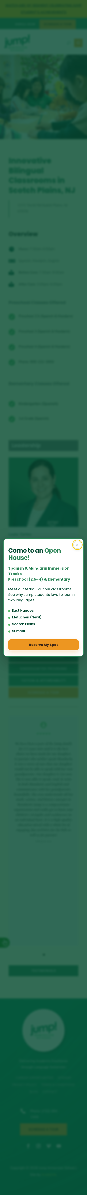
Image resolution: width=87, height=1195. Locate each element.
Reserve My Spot (43, 644)
